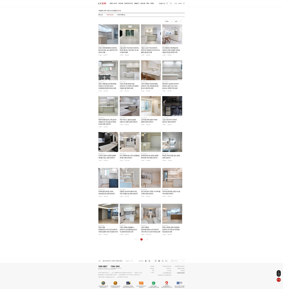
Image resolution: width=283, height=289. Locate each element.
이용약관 (183, 270)
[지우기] (167, 3)
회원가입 (180, 3)
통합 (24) (100, 14)
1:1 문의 (152, 272)
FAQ (153, 270)
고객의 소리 (168, 268)
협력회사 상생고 (181, 268)
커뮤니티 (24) (110, 14)
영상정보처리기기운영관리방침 (164, 275)
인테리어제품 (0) (121, 14)
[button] (178, 21)
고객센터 (152, 266)
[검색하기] (171, 3)
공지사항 (152, 268)
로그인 (175, 3)
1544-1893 (115, 266)
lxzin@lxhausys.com (110, 277)
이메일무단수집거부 (167, 266)
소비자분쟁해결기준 (167, 273)
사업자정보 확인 (137, 274)
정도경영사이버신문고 (180, 266)
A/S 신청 (169, 270)
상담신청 (279, 274)
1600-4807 (102, 266)
